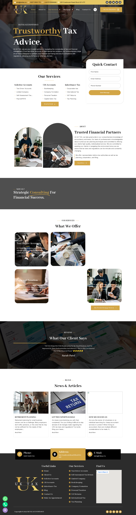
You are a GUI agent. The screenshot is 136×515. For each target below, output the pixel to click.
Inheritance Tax (72, 85)
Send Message (104, 92)
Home (33, 10)
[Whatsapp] (5, 498)
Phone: (27, 453)
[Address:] (54, 454)
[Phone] (5, 504)
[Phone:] (19, 454)
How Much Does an (98, 417)
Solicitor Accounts (23, 85)
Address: (64, 452)
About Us (41, 10)
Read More (22, 256)
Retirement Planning (25, 417)
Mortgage (67, 10)
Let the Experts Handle (63, 417)
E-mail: (98, 453)
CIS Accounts (49, 85)
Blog (77, 10)
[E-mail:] (89, 454)
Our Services (53, 10)
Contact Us (86, 10)
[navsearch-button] (95, 9)
